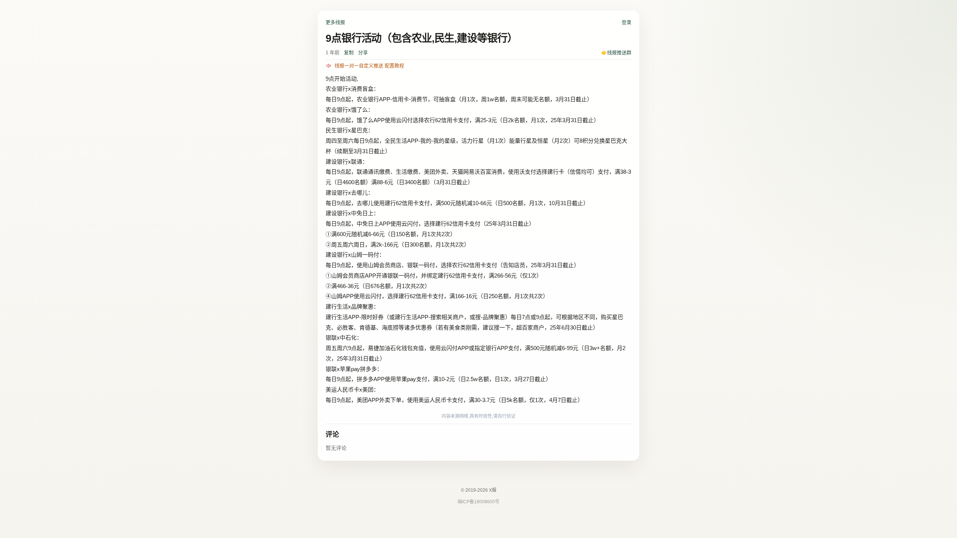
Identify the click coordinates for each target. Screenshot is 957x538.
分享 (363, 52)
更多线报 (335, 22)
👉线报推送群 (616, 52)
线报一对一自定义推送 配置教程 (369, 65)
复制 (349, 52)
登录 (626, 22)
